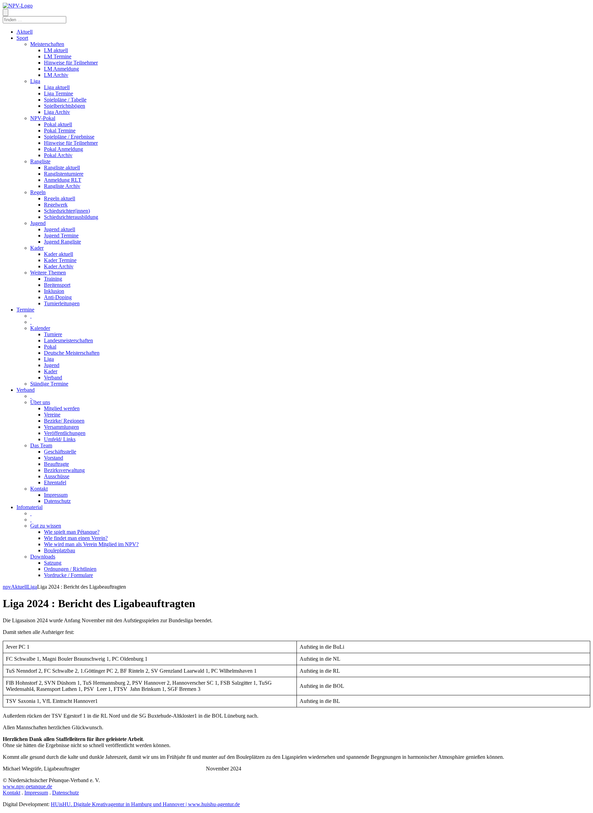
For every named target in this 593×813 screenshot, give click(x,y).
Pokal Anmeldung (63, 149)
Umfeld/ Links (59, 439)
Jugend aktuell (59, 229)
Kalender (40, 328)
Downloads (42, 556)
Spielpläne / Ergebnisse (69, 137)
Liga (35, 81)
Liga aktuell (57, 87)
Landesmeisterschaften (68, 340)
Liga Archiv (57, 112)
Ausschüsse (56, 476)
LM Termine (57, 56)
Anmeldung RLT (62, 180)
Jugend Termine (61, 235)
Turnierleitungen (62, 303)
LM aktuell (56, 50)
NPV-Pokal (42, 118)
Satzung (52, 563)
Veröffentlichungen (64, 433)
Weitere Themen (48, 272)
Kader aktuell (58, 254)
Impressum (56, 495)
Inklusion (54, 291)
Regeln (38, 192)
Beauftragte (56, 464)
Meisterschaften (47, 44)
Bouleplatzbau (59, 550)
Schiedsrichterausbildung (71, 217)
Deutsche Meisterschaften (72, 353)
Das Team (41, 445)
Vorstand (53, 458)
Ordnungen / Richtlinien (70, 569)
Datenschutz (57, 501)
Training (53, 279)
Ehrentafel (55, 482)
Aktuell (24, 32)
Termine (25, 310)
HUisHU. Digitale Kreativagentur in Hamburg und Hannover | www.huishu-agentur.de (145, 804)
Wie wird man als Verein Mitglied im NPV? (91, 544)
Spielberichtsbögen (64, 106)
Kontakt (39, 489)
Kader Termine (60, 260)
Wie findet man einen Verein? (76, 538)
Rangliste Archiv (62, 186)
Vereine (52, 414)
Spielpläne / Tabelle (65, 100)
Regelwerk (56, 205)
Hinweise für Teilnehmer (71, 63)
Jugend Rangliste (62, 242)
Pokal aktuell (58, 124)
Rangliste (40, 161)
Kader (37, 248)
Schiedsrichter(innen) (67, 211)
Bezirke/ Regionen (64, 421)
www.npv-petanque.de (27, 786)
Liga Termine (58, 93)
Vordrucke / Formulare (68, 575)
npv (7, 587)
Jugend (38, 223)
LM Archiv (56, 75)
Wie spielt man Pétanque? (72, 532)
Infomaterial (29, 507)
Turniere (53, 334)
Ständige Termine (49, 384)
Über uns (40, 402)
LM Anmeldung (61, 69)
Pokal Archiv (58, 155)
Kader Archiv (58, 266)
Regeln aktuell (59, 198)
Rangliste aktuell (62, 167)
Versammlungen (61, 427)
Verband (53, 377)
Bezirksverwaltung (64, 470)
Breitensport (57, 285)
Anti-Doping (58, 297)
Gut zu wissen (45, 526)
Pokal (50, 347)
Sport (22, 38)
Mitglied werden (62, 408)
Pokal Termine (59, 130)
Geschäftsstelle (60, 452)
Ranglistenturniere (63, 174)
